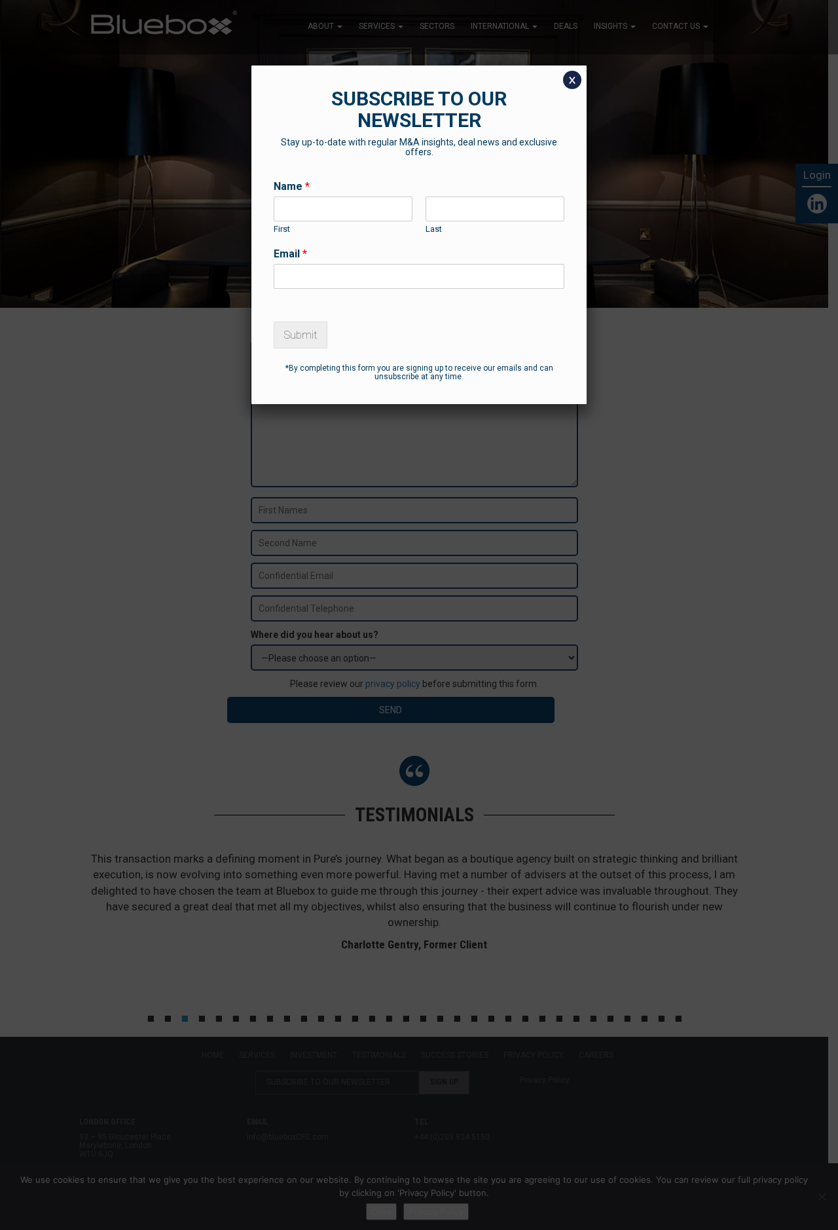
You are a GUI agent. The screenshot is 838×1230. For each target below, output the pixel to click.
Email (290, 254)
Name (292, 186)
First (282, 229)
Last (434, 229)
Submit (300, 335)
